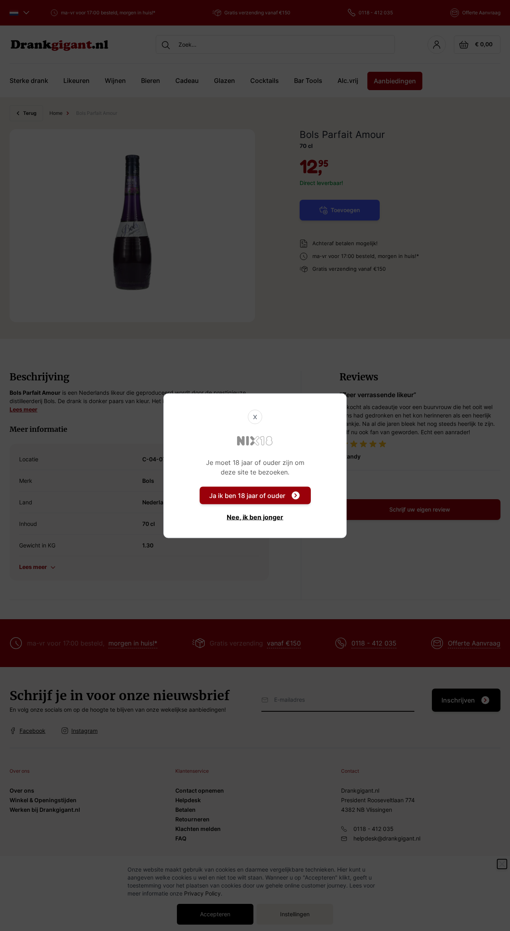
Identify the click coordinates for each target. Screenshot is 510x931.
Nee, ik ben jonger (255, 517)
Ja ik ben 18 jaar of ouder (247, 495)
